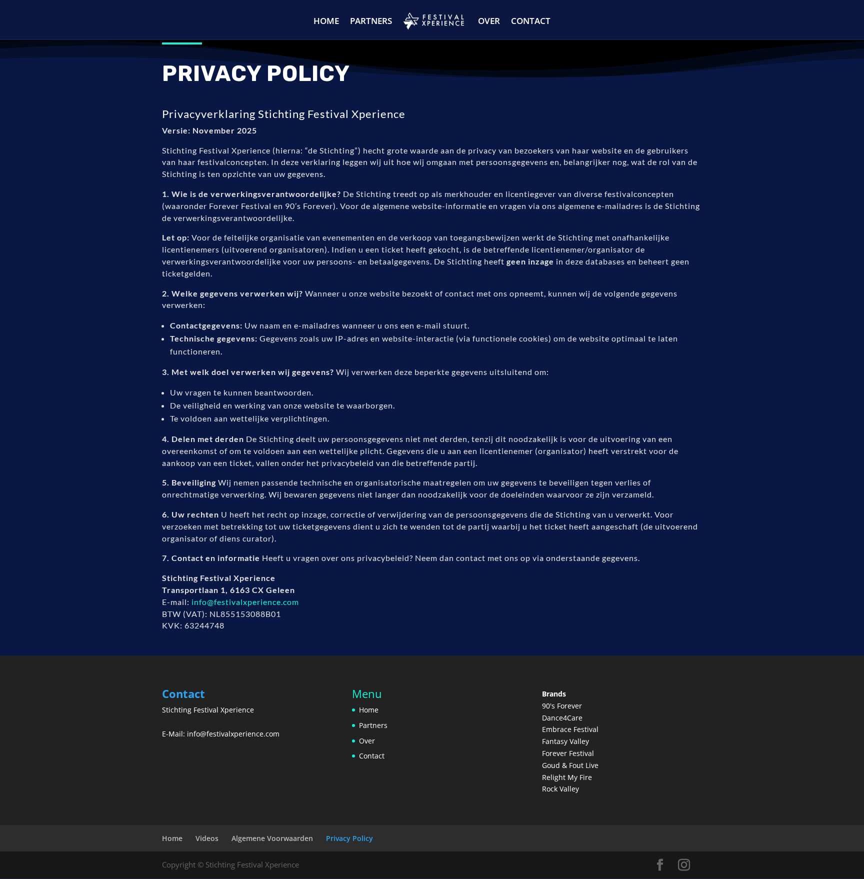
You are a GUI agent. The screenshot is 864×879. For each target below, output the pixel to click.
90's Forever (562, 705)
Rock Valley (560, 789)
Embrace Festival (570, 729)
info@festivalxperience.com (245, 601)
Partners (371, 20)
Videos (207, 838)
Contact (530, 20)
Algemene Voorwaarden (272, 838)
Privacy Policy (349, 838)
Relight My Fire (567, 777)
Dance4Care (562, 717)
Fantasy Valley (565, 741)
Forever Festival (568, 753)
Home (326, 20)
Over (489, 20)
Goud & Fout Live (570, 765)
